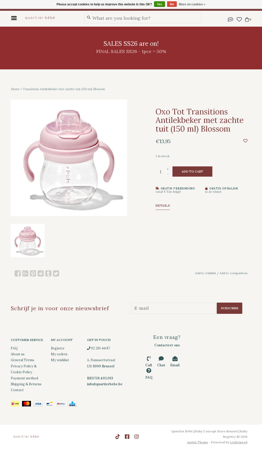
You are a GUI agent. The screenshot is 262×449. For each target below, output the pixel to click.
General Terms (22, 360)
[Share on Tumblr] (48, 273)
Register (57, 348)
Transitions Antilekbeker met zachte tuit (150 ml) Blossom (64, 89)
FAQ (14, 348)
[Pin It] (33, 273)
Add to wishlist (205, 273)
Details (163, 205)
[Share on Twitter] (56, 273)
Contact (17, 390)
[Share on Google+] (25, 273)
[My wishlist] (239, 19)
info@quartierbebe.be (105, 384)
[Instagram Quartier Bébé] (136, 436)
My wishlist (60, 360)
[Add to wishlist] (245, 141)
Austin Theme (197, 442)
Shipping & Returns (26, 384)
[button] (230, 19)
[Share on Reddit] (41, 273)
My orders (59, 354)
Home (15, 89)
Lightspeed (238, 442)
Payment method (24, 378)
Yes (159, 4)
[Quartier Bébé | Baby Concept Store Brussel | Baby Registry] (49, 18)
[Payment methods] (16, 404)
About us (18, 354)
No (172, 4)
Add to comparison (233, 273)
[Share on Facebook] (18, 273)
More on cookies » (192, 4)
